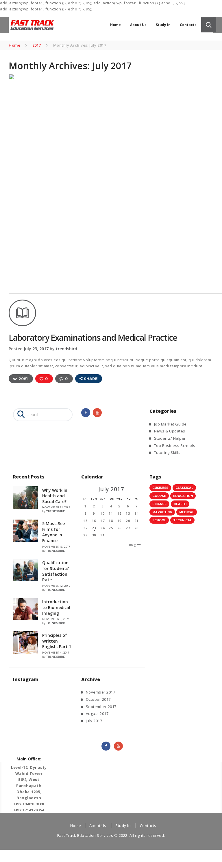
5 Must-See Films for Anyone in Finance (53, 532)
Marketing (162, 512)
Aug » (134, 544)
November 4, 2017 (56, 652)
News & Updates (169, 431)
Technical (182, 520)
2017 (36, 45)
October (98, 699)
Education (183, 496)
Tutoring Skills (167, 452)
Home (14, 45)
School (159, 520)
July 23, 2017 (36, 348)
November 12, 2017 (56, 585)
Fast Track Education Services (85, 835)
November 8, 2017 (55, 619)
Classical (184, 488)
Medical (186, 512)
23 (94, 528)
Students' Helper (170, 438)
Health (180, 504)
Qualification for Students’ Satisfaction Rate (55, 571)
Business (160, 488)
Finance (159, 504)
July (94, 720)
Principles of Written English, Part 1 (56, 640)
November (100, 692)
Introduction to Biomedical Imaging (56, 607)
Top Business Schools (174, 445)
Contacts (148, 825)
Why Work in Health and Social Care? (54, 495)
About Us (97, 825)
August (97, 713)
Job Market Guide (170, 424)
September (101, 706)
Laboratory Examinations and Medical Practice (93, 337)
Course (159, 496)
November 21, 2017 (56, 507)
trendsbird (66, 348)
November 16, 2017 (56, 546)
